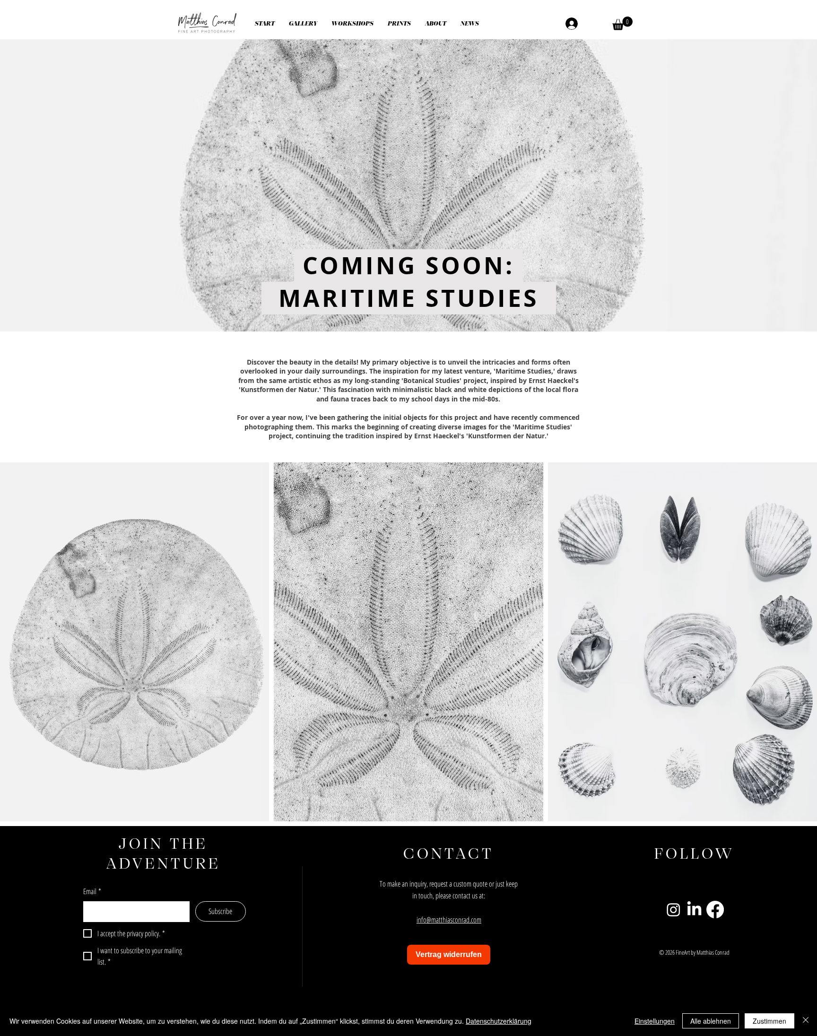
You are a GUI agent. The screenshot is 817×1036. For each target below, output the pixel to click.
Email (92, 891)
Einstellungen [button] (654, 1021)
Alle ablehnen (710, 1021)
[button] (303, 23)
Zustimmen (769, 1021)
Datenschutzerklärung (498, 1021)
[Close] (805, 1020)
